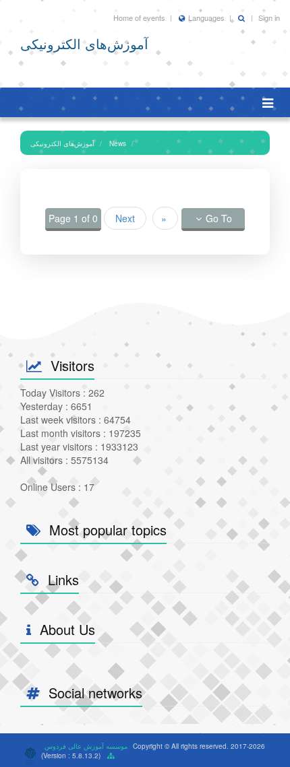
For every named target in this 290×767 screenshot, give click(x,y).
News (117, 143)
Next (125, 218)
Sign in (269, 17)
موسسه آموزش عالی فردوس (86, 746)
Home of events (139, 17)
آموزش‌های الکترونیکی (62, 143)
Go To (219, 218)
